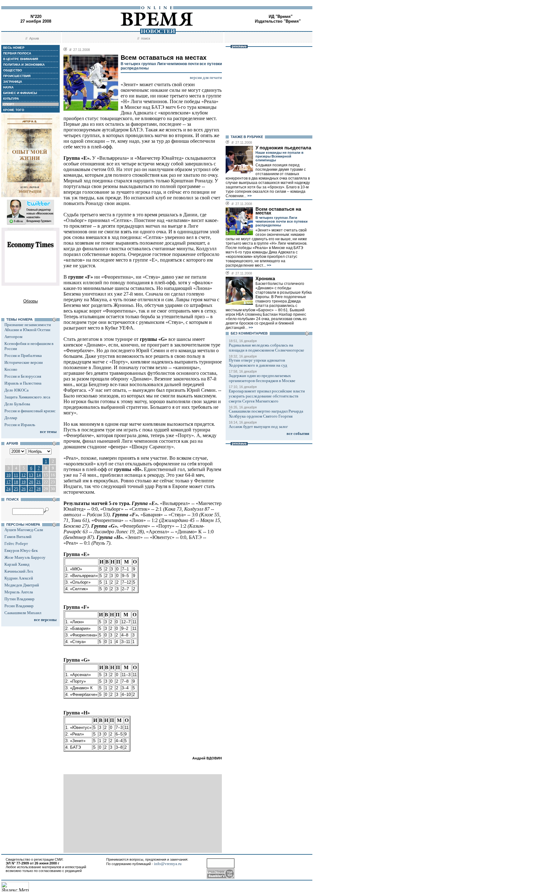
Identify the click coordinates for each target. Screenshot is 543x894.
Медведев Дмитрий (21, 585)
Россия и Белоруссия (22, 376)
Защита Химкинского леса (27, 397)
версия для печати (206, 77)
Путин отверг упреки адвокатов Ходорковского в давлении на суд (258, 363)
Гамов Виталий (17, 536)
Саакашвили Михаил (22, 612)
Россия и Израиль (19, 424)
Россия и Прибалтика (23, 355)
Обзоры (30, 301)
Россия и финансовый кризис (30, 410)
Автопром (13, 336)
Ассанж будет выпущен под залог (258, 426)
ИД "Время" (281, 16)
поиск (145, 38)
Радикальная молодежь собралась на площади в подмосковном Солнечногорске (266, 348)
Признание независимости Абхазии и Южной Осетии (27, 327)
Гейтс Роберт (16, 543)
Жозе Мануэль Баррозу (25, 557)
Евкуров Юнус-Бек (21, 550)
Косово (10, 369)
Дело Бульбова (17, 404)
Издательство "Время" (278, 21)
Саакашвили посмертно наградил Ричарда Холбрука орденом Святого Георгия (266, 414)
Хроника (265, 278)
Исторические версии (23, 362)
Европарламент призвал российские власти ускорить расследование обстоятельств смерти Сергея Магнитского (267, 396)
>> (249, 196)
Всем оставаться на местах (278, 211)
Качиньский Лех (18, 571)
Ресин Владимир (19, 605)
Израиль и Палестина (22, 383)
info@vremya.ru (168, 863)
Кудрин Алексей (18, 578)
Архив (34, 38)
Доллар (10, 417)
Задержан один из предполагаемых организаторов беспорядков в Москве (262, 378)
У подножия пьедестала (283, 147)
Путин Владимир (19, 599)
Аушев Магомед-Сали (23, 529)
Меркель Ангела (18, 592)
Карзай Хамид (17, 564)
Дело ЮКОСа (16, 390)
